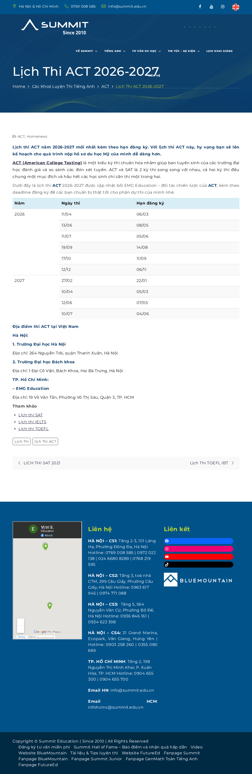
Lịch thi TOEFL (33, 428)
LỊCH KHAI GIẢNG (219, 51)
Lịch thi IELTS (32, 422)
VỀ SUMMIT (84, 51)
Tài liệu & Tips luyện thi (94, 753)
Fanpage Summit (182, 753)
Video (197, 747)
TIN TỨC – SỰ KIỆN (181, 51)
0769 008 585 (84, 6)
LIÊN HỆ (154, 75)
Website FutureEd (141, 753)
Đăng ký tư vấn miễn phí (44, 747)
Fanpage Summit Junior (96, 759)
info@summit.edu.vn (127, 6)
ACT (21, 136)
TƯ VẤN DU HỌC (144, 51)
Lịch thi (22, 441)
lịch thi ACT (45, 441)
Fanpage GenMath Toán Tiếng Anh (162, 759)
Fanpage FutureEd (38, 764)
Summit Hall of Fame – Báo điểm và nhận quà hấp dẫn (130, 747)
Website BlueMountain (42, 753)
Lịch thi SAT (30, 415)
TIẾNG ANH (112, 51)
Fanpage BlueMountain (43, 759)
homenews (37, 136)
